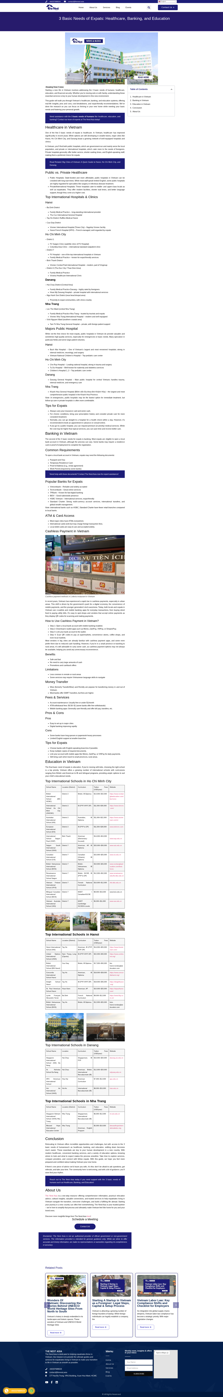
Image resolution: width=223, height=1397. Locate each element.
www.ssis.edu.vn (116, 845)
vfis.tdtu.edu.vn (115, 883)
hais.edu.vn (114, 1088)
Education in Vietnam (141, 104)
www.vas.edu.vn (116, 901)
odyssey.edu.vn (115, 1072)
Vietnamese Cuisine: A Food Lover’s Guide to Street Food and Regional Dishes (156, 1303)
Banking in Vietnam (141, 100)
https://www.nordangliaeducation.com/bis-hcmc (117, 796)
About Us (93, 7)
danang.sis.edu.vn (116, 1058)
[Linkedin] (56, 1382)
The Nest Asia (51, 1196)
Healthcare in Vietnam (142, 97)
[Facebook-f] (51, 1382)
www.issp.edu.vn (116, 838)
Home (81, 7)
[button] (149, 7)
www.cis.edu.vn (115, 855)
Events (128, 7)
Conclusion (137, 108)
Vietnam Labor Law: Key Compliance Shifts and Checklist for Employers (108, 1303)
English (163, 1)
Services (106, 7)
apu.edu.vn (114, 1079)
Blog (118, 7)
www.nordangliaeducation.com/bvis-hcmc (116, 866)
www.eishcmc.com (116, 827)
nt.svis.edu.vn (115, 1114)
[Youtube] (46, 1382)
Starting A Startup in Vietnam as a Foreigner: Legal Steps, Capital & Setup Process (66, 1303)
